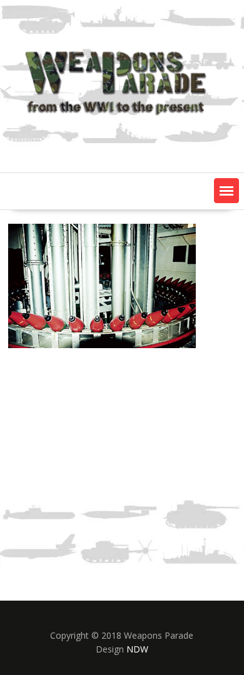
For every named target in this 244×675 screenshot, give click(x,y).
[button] (226, 190)
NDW (137, 649)
